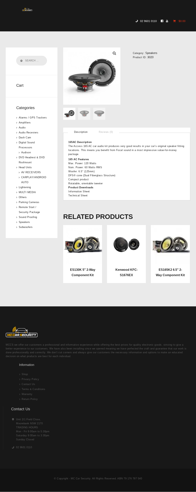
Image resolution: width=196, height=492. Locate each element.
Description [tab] (81, 132)
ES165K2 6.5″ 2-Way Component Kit (170, 272)
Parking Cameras (29, 202)
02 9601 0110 (24, 447)
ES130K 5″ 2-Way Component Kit (82, 272)
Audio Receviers (28, 132)
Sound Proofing (28, 217)
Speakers (151, 53)
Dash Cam (25, 137)
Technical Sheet (78, 195)
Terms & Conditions (33, 389)
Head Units (25, 167)
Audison (26, 152)
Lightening (25, 187)
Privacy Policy (30, 379)
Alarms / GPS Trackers (33, 117)
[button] (114, 53)
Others (23, 197)
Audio (22, 127)
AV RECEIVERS (31, 172)
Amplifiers (25, 122)
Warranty (27, 394)
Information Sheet (79, 191)
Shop (25, 374)
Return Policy (30, 399)
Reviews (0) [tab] (106, 132)
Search (21, 60)
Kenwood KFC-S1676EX (126, 272)
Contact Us (28, 384)
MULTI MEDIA (27, 192)
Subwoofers (26, 227)
